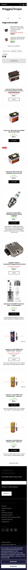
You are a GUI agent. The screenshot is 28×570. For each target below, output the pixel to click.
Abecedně (5, 54)
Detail (14, 99)
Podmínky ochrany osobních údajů (10, 517)
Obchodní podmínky (7, 515)
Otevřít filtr (14, 61)
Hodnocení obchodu (7, 519)
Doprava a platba (6, 508)
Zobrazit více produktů (13, 46)
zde (8, 558)
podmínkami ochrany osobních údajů (13, 487)
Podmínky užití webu (7, 512)
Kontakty (3, 506)
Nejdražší (20, 51)
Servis (3, 510)
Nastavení (13, 561)
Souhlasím (13, 566)
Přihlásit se (7, 493)
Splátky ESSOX (5, 521)
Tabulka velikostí (5, 542)
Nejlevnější (13, 51)
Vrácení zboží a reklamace (8, 544)
